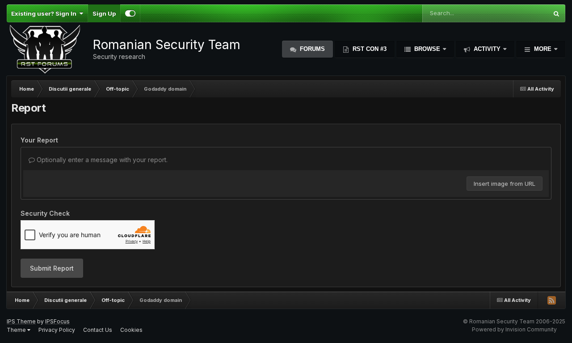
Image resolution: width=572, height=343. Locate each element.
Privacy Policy (56, 329)
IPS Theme (21, 321)
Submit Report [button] (52, 268)
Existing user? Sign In (45, 13)
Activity (487, 49)
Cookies (131, 329)
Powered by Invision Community (514, 329)
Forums (311, 49)
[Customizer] (130, 13)
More (542, 49)
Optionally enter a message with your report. (101, 159)
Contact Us (97, 329)
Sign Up (104, 13)
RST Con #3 (369, 49)
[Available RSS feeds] (551, 300)
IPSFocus (57, 321)
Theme (17, 329)
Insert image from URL (504, 183)
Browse (427, 49)
